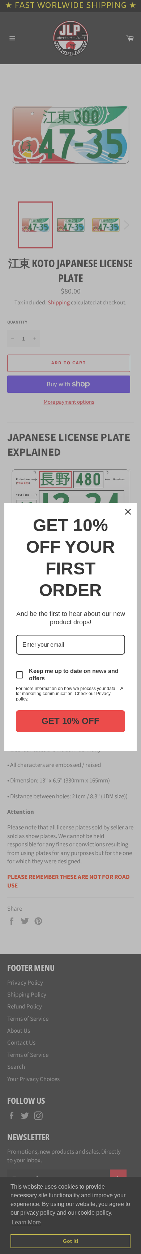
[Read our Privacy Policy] (120, 689)
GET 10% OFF (70, 721)
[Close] (128, 511)
